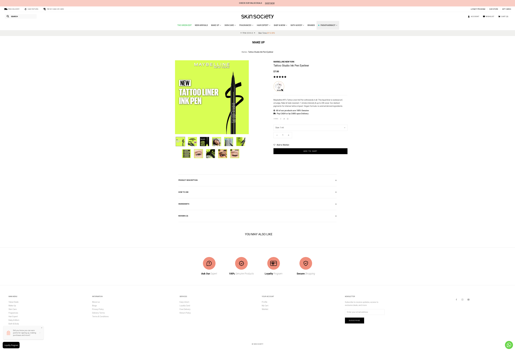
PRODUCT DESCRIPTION (188, 180)
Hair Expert (13, 316)
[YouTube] (468, 299)
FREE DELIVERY (13, 9)
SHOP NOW (270, 3)
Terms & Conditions (100, 316)
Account (475, 16)
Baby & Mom (14, 320)
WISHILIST (490, 16)
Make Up (12, 306)
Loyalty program (478, 9)
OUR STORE (493, 9)
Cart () (504, 16)
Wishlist (265, 309)
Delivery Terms (98, 313)
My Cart (265, 306)
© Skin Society (257, 344)
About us (96, 302)
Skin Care (13, 309)
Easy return (184, 302)
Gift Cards (506, 9)
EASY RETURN (33, 9)
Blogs (94, 306)
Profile (264, 302)
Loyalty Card (185, 306)
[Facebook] (456, 299)
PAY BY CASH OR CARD (55, 9)
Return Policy (185, 313)
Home (244, 52)
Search (14, 16)
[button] (281, 145)
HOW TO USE (183, 192)
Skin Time (266, 33)
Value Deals (14, 302)
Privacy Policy (98, 309)
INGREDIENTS (183, 204)
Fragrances (13, 313)
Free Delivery (185, 309)
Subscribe (354, 320)
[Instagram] (462, 299)
